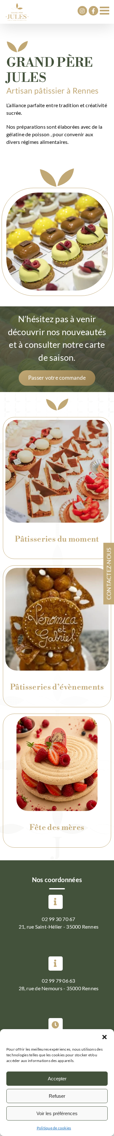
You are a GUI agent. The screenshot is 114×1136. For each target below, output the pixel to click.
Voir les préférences (57, 1113)
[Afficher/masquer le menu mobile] (105, 10)
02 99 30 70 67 (58, 919)
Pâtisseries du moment (57, 539)
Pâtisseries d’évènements (57, 687)
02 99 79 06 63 (58, 981)
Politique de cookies (54, 1128)
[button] (104, 1037)
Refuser (57, 1096)
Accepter (57, 1078)
